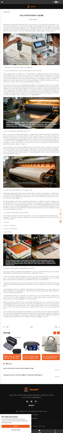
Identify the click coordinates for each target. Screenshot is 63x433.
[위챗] (61, 214)
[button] (54, 332)
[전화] (61, 210)
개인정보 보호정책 (37, 426)
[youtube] (31, 401)
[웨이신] (61, 222)
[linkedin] (27, 401)
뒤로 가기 (7, 12)
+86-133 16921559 (33, 414)
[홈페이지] (31, 6)
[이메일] (61, 218)
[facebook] (35, 401)
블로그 (44, 426)
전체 (31, 327)
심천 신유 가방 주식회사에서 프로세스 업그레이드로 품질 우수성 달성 (18, 368)
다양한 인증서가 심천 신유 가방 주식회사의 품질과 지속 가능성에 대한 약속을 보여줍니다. (23, 375)
